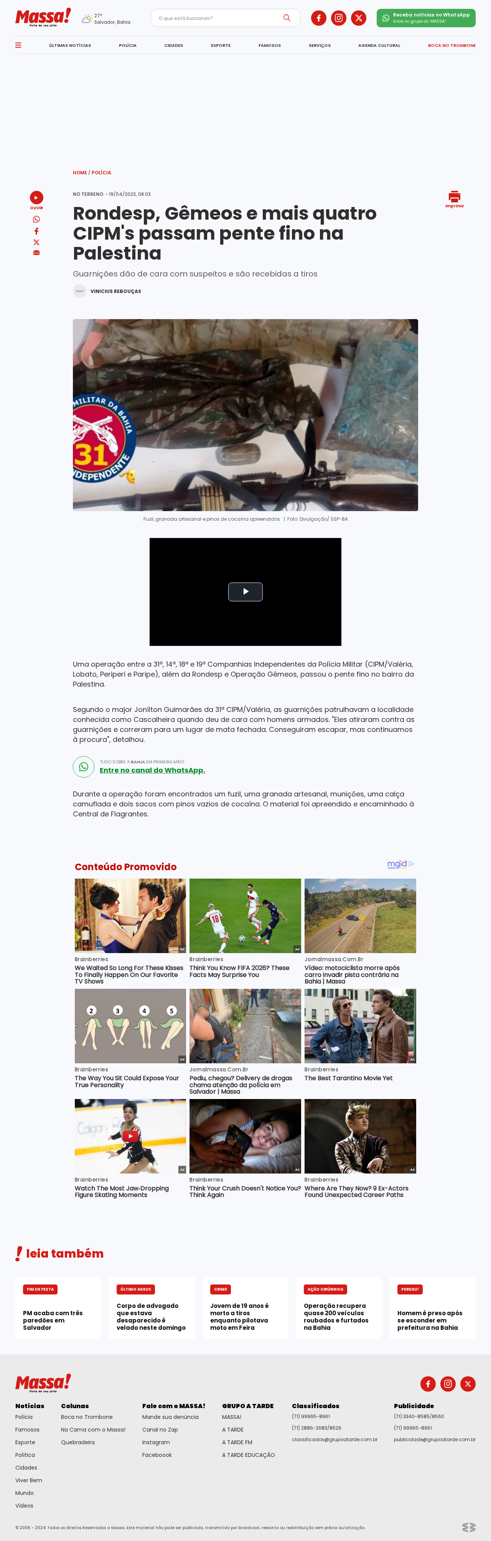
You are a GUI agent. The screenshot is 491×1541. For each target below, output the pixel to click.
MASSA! (231, 1417)
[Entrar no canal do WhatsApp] (83, 767)
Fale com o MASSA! (174, 1406)
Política (25, 1455)
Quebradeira (78, 1442)
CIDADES (173, 45)
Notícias (29, 1406)
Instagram (156, 1442)
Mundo (24, 1493)
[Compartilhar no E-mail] (36, 252)
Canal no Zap (160, 1429)
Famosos (27, 1429)
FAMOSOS (270, 45)
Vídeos (24, 1506)
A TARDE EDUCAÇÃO (248, 1455)
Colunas (75, 1406)
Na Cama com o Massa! (93, 1429)
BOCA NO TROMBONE (452, 45)
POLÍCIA (128, 45)
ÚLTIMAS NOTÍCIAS (70, 45)
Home (82, 172)
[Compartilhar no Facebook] (36, 232)
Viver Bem (28, 1480)
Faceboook (157, 1455)
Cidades (26, 1467)
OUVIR (36, 207)
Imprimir (454, 205)
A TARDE (233, 1429)
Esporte (25, 1442)
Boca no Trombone (87, 1417)
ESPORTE (221, 45)
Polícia (101, 172)
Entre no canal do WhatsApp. (152, 770)
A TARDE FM (237, 1442)
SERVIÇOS (320, 45)
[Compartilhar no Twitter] (36, 242)
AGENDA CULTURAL (379, 45)
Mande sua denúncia (170, 1417)
